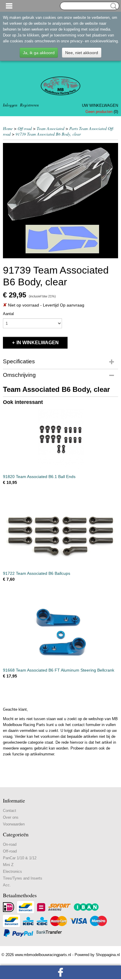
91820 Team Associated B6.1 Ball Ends (39, 476)
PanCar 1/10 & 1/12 (19, 858)
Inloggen (10, 105)
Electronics (12, 871)
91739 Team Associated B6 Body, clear (48, 134)
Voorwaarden (14, 824)
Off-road (25, 128)
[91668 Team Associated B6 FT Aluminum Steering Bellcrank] (60, 632)
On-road (9, 844)
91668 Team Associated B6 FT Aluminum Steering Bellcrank (58, 670)
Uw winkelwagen (100, 105)
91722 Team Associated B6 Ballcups (36, 573)
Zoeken (112, 6)
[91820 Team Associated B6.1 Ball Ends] (60, 439)
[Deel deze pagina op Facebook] (60, 972)
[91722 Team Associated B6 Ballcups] (60, 536)
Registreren (29, 105)
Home (8, 128)
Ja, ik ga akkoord (39, 52)
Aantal (8, 314)
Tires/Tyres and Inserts (22, 878)
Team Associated (50, 128)
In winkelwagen (37, 342)
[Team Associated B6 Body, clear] (60, 200)
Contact (9, 810)
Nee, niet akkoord (81, 52)
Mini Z (8, 865)
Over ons (11, 817)
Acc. (7, 885)
